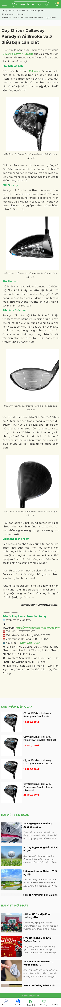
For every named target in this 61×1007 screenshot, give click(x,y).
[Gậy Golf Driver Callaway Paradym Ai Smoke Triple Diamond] (11, 792)
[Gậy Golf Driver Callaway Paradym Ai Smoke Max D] (11, 768)
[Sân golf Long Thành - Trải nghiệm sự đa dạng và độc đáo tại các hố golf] (11, 879)
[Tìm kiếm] (44, 4)
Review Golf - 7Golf (29, 642)
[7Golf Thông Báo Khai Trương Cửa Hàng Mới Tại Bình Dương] (11, 946)
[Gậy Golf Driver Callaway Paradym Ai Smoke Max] (11, 721)
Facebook (5, 1005)
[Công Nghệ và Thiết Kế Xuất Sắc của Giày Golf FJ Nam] (11, 832)
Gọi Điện (55, 1005)
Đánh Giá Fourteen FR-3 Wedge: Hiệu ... (38, 963)
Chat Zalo (18, 1005)
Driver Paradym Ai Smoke (18, 53)
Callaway (34, 71)
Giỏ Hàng (43, 1005)
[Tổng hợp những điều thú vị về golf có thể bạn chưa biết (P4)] (11, 855)
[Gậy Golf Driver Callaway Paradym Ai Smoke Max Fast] (11, 745)
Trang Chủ (31, 1005)
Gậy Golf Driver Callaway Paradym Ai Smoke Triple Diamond (38, 787)
